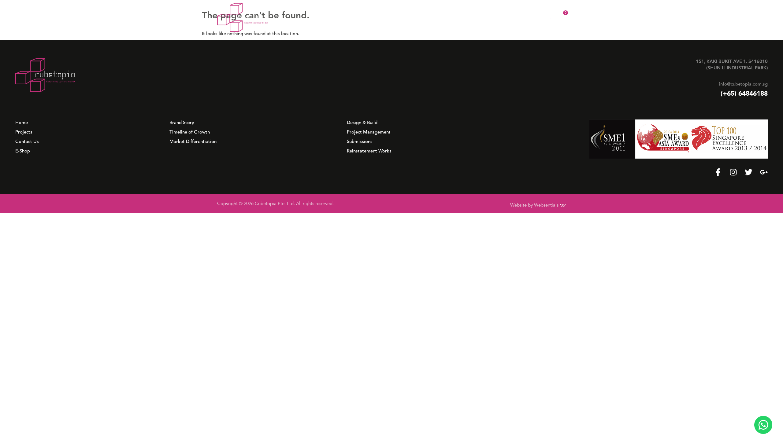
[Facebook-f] (718, 172)
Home (373, 17)
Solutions (435, 17)
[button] (402, 17)
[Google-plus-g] (764, 172)
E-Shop (529, 17)
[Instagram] (733, 172)
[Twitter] (748, 172)
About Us (399, 17)
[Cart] (561, 17)
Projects (469, 17)
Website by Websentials (535, 205)
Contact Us (500, 17)
